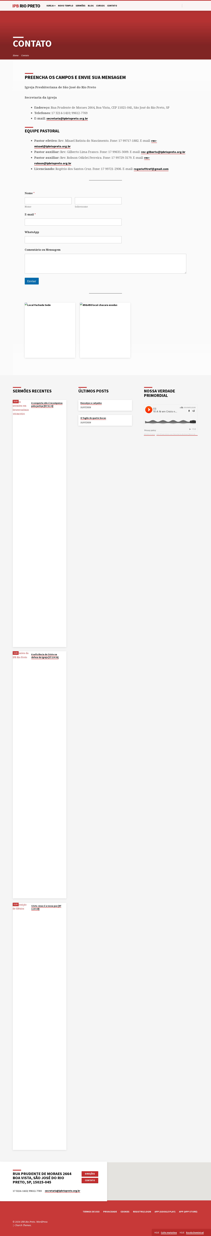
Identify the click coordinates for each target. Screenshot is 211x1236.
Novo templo (65, 5)
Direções (90, 1173)
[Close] (208, 1232)
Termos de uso (91, 1211)
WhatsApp (32, 232)
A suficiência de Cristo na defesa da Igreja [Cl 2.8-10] (45, 656)
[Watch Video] (32, 410)
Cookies (125, 1211)
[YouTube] (189, 5)
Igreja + (51, 5)
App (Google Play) (165, 1211)
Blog (91, 5)
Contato (112, 5)
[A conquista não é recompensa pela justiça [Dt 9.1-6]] (21, 523)
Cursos (100, 5)
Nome (28, 206)
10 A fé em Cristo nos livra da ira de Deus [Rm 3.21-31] (177, 434)
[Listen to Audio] (34, 410)
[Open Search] (179, 5)
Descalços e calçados (91, 403)
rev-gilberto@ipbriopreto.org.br (163, 152)
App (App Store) (188, 1211)
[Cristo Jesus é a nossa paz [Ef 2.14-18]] (21, 1026)
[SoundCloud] (197, 5)
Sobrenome (81, 206)
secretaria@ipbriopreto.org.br (67, 118)
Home (15, 55)
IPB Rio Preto (149, 434)
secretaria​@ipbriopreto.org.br (62, 1190)
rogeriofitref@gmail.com (151, 169)
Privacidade (110, 1211)
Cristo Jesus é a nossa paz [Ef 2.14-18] (46, 907)
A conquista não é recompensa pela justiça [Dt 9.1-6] (46, 404)
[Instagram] (193, 5)
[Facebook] (185, 5)
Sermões (80, 5)
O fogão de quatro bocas (93, 418)
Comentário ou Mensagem (42, 249)
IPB (26, 6)
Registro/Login (142, 1211)
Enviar (31, 281)
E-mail (30, 214)
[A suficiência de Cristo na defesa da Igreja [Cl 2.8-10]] (21, 774)
